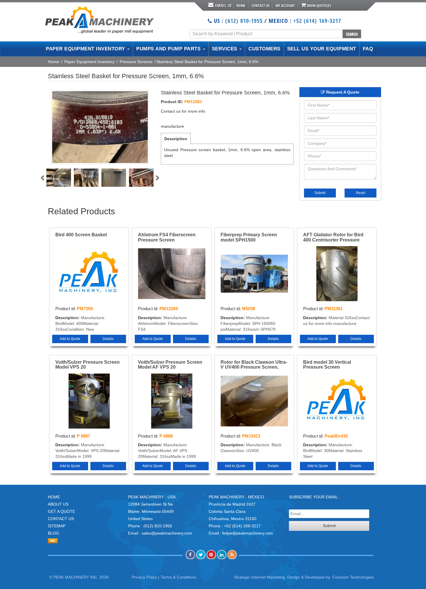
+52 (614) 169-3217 (317, 21)
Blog (53, 533)
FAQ (368, 49)
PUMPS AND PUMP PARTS (169, 49)
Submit (319, 193)
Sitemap (56, 526)
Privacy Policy (144, 577)
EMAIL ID (223, 5)
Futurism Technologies (353, 577)
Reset (360, 193)
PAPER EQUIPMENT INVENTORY (86, 49)
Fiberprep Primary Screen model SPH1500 (249, 237)
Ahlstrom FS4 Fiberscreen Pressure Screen (167, 237)
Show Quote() (318, 5)
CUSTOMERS (264, 49)
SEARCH (352, 34)
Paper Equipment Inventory (89, 61)
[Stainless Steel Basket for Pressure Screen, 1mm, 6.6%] (100, 127)
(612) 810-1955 (244, 21)
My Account (285, 5)
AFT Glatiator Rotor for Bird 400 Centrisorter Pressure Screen (333, 237)
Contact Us (261, 5)
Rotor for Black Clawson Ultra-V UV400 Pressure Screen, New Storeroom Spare (254, 365)
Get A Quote (61, 511)
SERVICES (225, 49)
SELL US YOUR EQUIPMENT (321, 49)
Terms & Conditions (178, 577)
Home (240, 5)
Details (108, 339)
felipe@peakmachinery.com (247, 533)
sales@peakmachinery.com (167, 533)
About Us (58, 504)
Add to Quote (70, 339)
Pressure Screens (136, 61)
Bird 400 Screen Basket (81, 234)
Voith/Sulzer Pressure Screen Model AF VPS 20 (170, 365)
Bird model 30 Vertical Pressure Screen (327, 365)
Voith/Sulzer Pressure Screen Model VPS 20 (87, 365)
